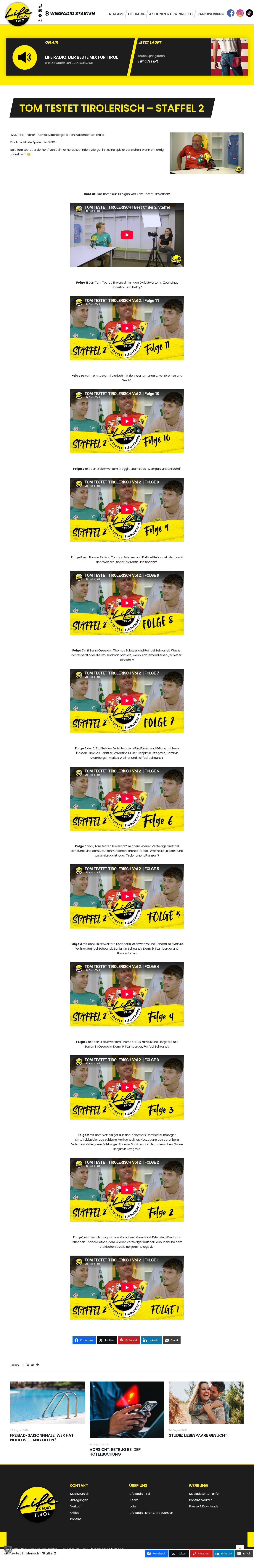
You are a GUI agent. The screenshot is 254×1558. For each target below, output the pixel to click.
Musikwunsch (79, 1494)
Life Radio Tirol (140, 1494)
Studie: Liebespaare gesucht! (199, 1435)
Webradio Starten (72, 13)
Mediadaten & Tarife (204, 1494)
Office (75, 1513)
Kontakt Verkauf (201, 1500)
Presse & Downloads (203, 1506)
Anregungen (79, 1500)
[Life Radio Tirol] (18, 14)
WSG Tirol (17, 135)
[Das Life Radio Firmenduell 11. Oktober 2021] (250, 1539)
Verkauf (76, 1506)
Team (134, 1500)
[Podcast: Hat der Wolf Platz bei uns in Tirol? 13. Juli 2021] (3, 1539)
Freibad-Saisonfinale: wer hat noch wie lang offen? (42, 1438)
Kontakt (75, 1519)
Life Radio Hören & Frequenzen (151, 1513)
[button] (8, 1550)
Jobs (133, 1506)
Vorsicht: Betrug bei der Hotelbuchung (115, 1452)
